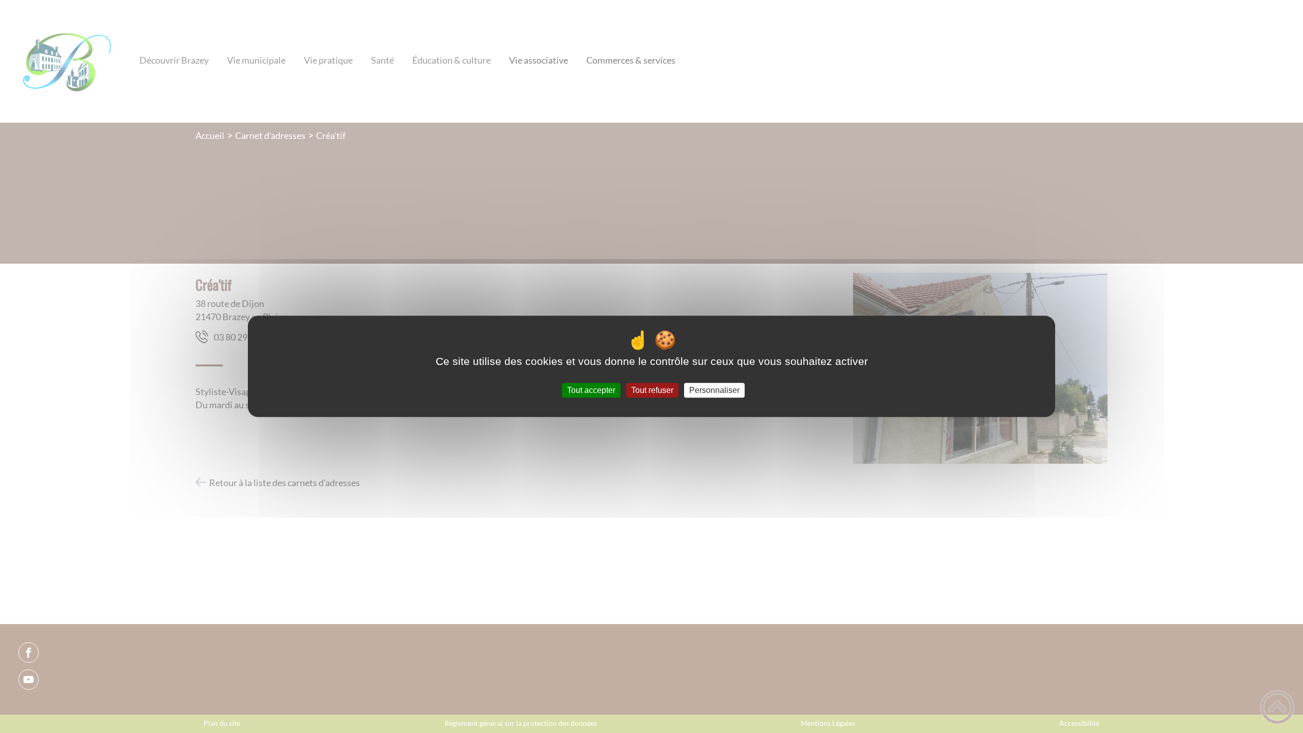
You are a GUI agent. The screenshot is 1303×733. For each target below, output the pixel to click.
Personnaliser (714, 390)
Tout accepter (591, 390)
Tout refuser (652, 390)
